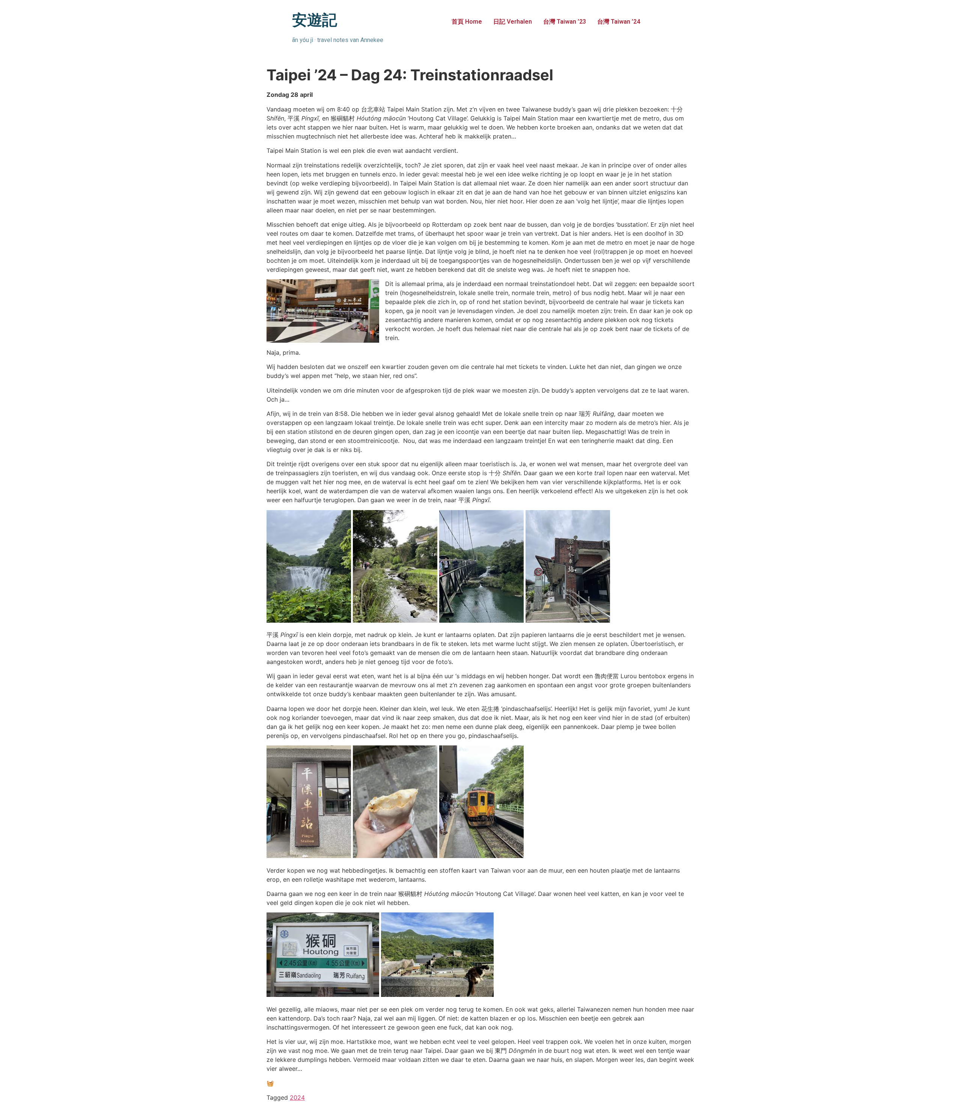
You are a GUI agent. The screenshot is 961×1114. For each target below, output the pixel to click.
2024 (297, 1097)
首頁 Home (467, 21)
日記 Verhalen (512, 21)
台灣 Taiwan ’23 (564, 21)
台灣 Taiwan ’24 (618, 21)
